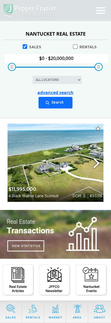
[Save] (98, 128)
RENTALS (88, 47)
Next (99, 163)
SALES (35, 47)
